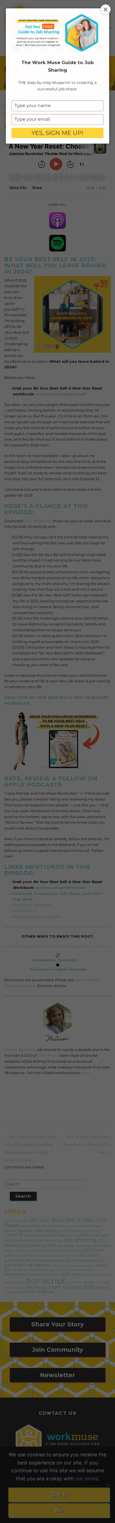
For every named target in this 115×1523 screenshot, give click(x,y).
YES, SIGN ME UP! (57, 132)
